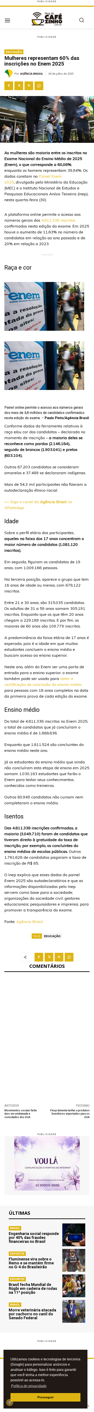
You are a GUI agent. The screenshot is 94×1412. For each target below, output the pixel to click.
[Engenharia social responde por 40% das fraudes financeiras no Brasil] (73, 1234)
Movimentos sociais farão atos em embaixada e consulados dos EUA (20, 1114)
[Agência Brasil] (9, 73)
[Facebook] (8, 85)
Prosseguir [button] (45, 1397)
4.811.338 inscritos (57, 220)
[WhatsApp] (39, 85)
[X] (18, 85)
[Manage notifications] (9, 1402)
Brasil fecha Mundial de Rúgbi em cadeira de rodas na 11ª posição (33, 1288)
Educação (14, 52)
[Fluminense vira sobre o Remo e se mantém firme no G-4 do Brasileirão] (73, 1260)
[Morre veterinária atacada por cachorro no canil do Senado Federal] (73, 1311)
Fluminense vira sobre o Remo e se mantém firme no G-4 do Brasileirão (31, 1263)
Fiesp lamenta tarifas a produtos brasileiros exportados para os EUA (70, 1114)
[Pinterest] (28, 85)
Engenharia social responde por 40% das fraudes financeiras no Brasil (34, 1237)
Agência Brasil (31, 74)
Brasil (15, 1228)
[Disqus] (47, 1035)
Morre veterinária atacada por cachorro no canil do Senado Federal (32, 1314)
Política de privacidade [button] (29, 1386)
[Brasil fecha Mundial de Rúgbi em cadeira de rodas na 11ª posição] (73, 1285)
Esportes (17, 1253)
